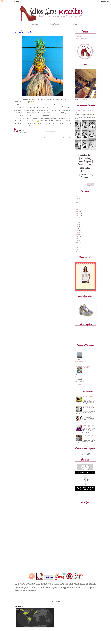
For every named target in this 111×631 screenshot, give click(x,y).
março (77, 230)
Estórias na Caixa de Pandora (83, 366)
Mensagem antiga (67, 137)
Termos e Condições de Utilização (83, 40)
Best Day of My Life (80, 378)
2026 (77, 196)
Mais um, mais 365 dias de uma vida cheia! (88, 426)
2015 (77, 238)
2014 (77, 240)
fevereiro (78, 232)
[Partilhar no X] (23, 132)
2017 (77, 211)
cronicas (24, 130)
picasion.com (85, 492)
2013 (77, 242)
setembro (78, 219)
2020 (77, 206)
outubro (77, 217)
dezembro (78, 213)
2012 (77, 244)
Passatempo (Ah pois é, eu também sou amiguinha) (88, 397)
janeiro (77, 234)
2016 (77, 236)
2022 (77, 202)
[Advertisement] (55, 595)
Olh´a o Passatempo (86, 416)
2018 (77, 209)
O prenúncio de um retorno (88, 352)
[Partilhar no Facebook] (25, 132)
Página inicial (44, 137)
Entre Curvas (79, 350)
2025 (77, 198)
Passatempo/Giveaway (87, 406)
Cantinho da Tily (80, 377)
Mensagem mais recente (19, 137)
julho (77, 222)
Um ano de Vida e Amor (87, 435)
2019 (77, 207)
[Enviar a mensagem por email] (20, 132)
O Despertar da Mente (81, 361)
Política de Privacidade (81, 38)
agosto (77, 221)
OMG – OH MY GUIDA (81, 381)
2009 (77, 249)
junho (77, 224)
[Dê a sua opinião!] (21, 132)
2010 (77, 247)
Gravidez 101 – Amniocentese (82, 383)
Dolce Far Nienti (86, 367)
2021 (77, 204)
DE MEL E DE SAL (59, 603)
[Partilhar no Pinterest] (26, 132)
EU (27, 130)
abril (77, 228)
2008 (77, 251)
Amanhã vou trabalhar (80, 362)
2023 (77, 200)
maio (77, 226)
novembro (78, 215)
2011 (77, 246)
